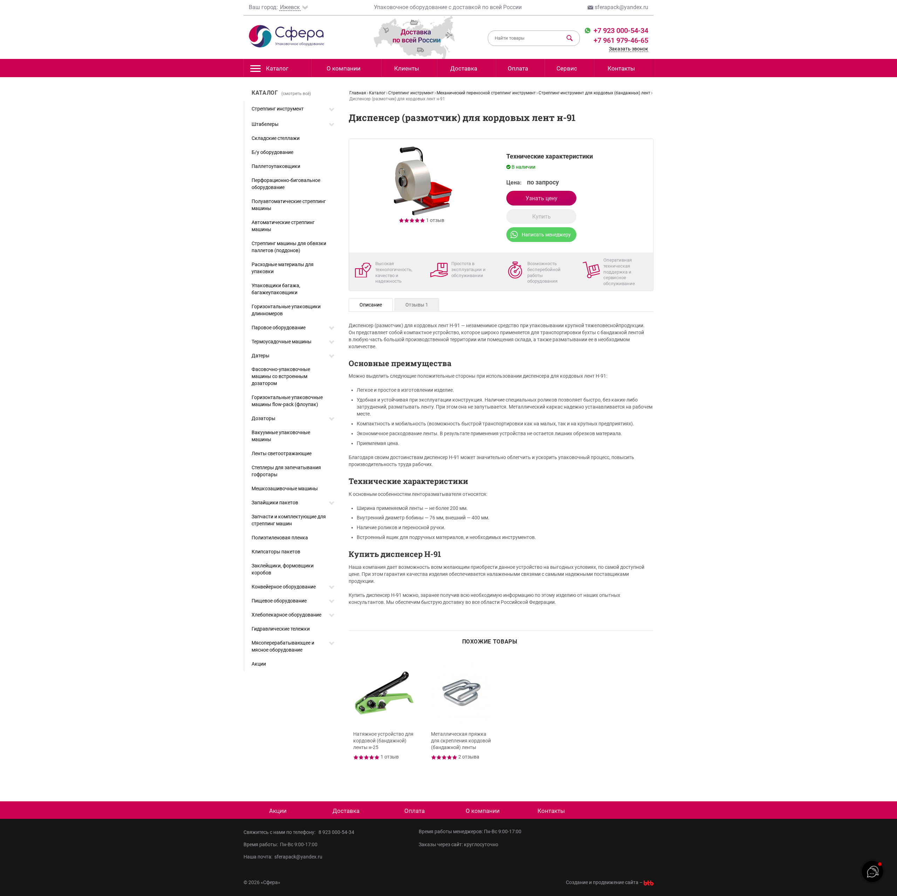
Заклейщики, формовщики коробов (283, 569)
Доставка (463, 68)
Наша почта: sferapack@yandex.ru (283, 857)
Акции (259, 664)
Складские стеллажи (276, 138)
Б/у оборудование (272, 152)
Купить (541, 216)
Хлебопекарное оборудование (286, 615)
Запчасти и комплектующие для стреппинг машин (289, 520)
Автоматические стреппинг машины (283, 226)
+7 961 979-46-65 (621, 40)
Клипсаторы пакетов (276, 551)
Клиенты (406, 68)
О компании (344, 68)
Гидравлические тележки (281, 629)
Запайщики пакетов (275, 502)
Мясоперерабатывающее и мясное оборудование (283, 646)
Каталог (277, 68)
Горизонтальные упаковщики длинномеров (286, 310)
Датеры (260, 355)
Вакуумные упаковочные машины (281, 436)
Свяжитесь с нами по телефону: (280, 832)
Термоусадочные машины (281, 341)
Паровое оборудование (279, 327)
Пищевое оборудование (279, 601)
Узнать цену (541, 198)
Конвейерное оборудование (284, 587)
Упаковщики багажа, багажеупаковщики (276, 289)
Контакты (621, 68)
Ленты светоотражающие (281, 453)
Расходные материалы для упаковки (283, 268)
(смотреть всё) (296, 93)
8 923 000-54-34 (336, 832)
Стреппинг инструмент (278, 109)
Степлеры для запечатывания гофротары (286, 471)
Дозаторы (263, 418)
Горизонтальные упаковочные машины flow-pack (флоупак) (287, 401)
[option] (385, 717)
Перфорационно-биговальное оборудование (286, 183)
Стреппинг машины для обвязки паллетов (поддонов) (289, 247)
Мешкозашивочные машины (285, 488)
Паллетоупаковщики (276, 166)
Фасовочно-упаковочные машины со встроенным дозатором (281, 376)
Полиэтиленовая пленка (280, 537)
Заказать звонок (628, 49)
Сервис (566, 68)
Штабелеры (265, 124)
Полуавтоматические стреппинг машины (289, 204)
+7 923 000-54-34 (620, 30)
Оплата (518, 68)
